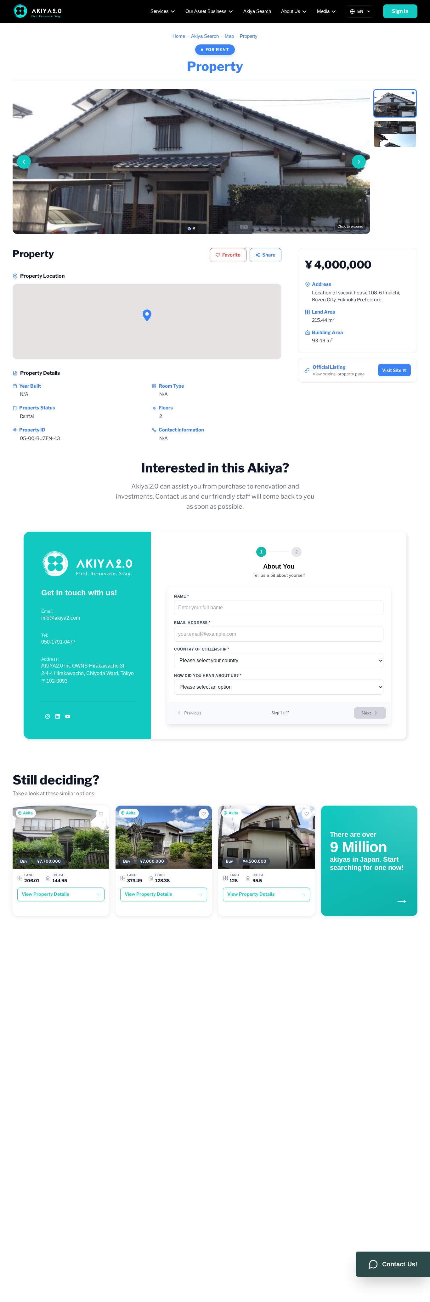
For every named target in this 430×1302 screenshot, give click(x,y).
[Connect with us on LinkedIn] (58, 716)
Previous (192, 712)
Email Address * (192, 623)
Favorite (231, 255)
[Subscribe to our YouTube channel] (68, 716)
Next (366, 712)
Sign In (400, 11)
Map (229, 36)
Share (268, 255)
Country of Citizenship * (201, 649)
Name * (181, 596)
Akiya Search (257, 11)
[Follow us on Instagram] (47, 716)
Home (179, 36)
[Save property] (101, 814)
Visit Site (391, 370)
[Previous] (24, 162)
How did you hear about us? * (207, 676)
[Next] (359, 162)
